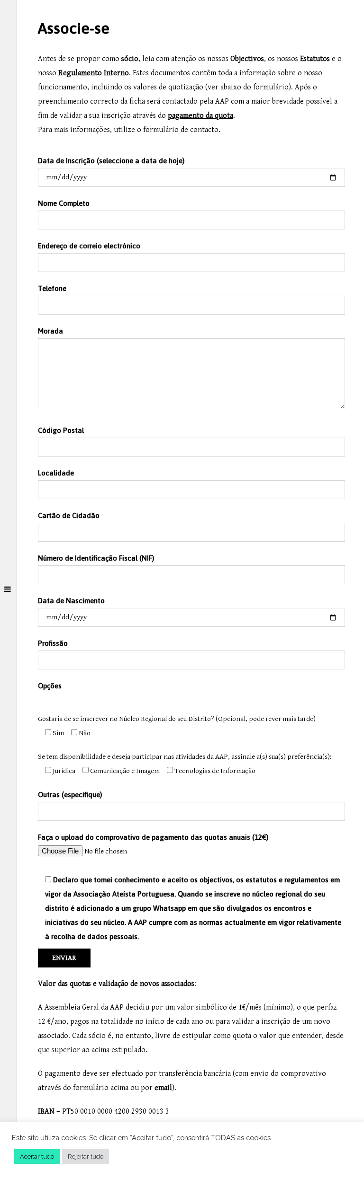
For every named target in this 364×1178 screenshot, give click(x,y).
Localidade (56, 473)
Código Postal (61, 430)
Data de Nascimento (71, 601)
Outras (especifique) (70, 795)
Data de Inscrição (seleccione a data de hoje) (111, 161)
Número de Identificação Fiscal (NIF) (96, 558)
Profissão (53, 643)
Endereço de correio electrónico (89, 246)
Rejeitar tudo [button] (85, 1156)
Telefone (52, 288)
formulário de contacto (180, 129)
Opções (50, 686)
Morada (50, 331)
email (163, 1087)
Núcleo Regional (143, 719)
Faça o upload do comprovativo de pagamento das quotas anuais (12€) (189, 887)
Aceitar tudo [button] (37, 1156)
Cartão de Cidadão (69, 515)
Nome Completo (64, 203)
